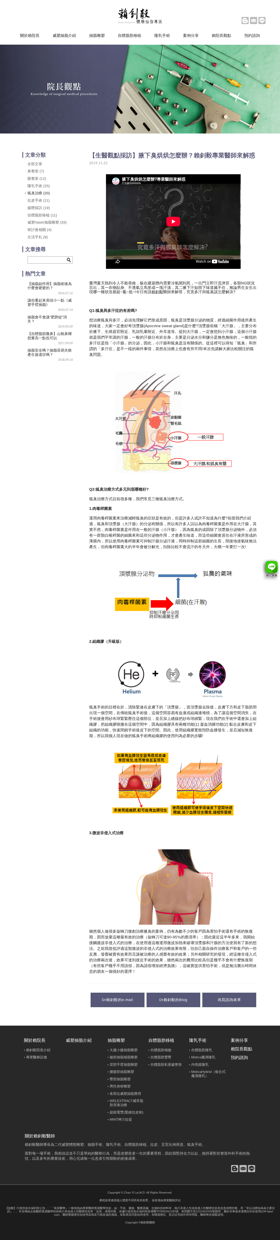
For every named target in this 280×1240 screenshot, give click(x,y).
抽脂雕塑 (97, 35)
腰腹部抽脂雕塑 (122, 1072)
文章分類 (35, 155)
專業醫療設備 (36, 1057)
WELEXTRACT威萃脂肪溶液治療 (126, 1103)
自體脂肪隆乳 (201, 1050)
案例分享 (191, 35)
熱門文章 (35, 273)
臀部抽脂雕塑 (120, 1079)
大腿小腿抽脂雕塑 (124, 1050)
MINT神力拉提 (121, 1119)
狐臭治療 (38, 193)
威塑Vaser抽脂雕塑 (47, 222)
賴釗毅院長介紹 (38, 1050)
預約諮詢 (252, 35)
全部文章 (34, 164)
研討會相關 (39, 230)
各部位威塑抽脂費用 (125, 1094)
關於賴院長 (30, 35)
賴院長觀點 (221, 35)
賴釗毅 (157, 292)
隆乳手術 (162, 35)
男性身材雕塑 (120, 1086)
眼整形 (36, 178)
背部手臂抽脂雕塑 (124, 1065)
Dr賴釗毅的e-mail (117, 1000)
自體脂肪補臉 (160, 1050)
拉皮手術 (38, 200)
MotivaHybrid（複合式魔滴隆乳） (208, 1074)
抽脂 (91, 1145)
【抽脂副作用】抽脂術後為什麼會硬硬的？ (49, 286)
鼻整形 (35, 171)
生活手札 (37, 237)
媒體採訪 (38, 208)
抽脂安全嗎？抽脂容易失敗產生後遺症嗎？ (49, 352)
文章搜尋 (35, 249)
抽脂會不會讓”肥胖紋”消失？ (47, 319)
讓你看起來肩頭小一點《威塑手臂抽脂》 (49, 302)
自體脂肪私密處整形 (166, 1065)
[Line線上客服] (270, 570)
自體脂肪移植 (129, 35)
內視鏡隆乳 (200, 1065)
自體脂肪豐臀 (160, 1057)
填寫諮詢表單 (229, 1000)
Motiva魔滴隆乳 (203, 1057)
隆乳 (109, 1145)
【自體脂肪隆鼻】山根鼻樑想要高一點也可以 (49, 336)
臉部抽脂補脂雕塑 (124, 1057)
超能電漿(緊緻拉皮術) (126, 1112)
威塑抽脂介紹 (64, 35)
